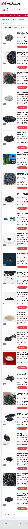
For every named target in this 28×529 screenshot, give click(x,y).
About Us (20, 15)
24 (8, 514)
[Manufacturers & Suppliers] (10, 3)
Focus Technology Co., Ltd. (18, 523)
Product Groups (8, 23)
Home (4, 15)
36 (11, 514)
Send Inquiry (22, 47)
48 (14, 514)
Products (12, 15)
